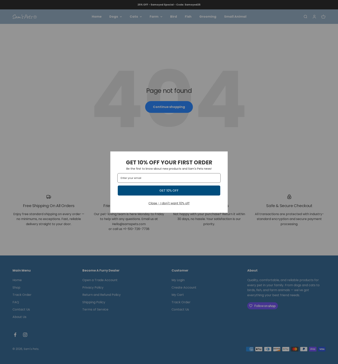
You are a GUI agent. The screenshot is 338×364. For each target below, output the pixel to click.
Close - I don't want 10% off (169, 203)
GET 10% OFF (169, 190)
